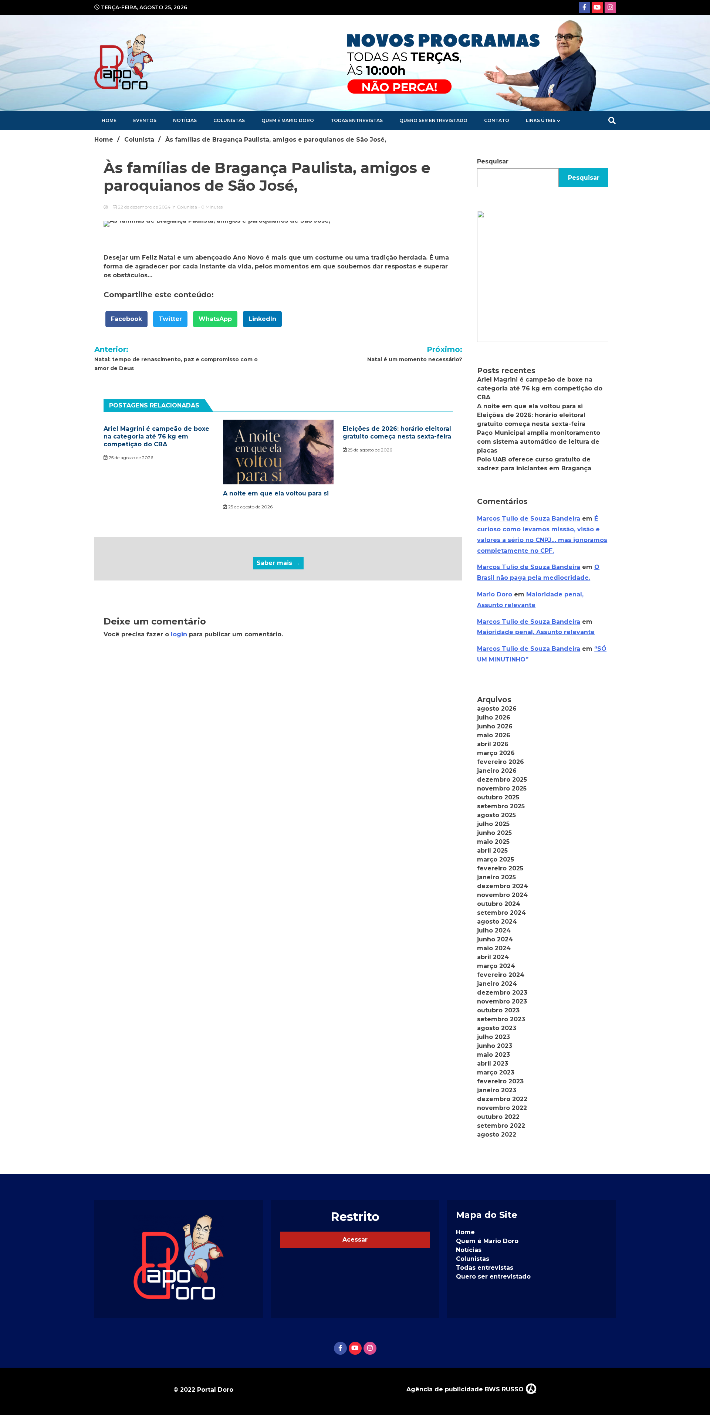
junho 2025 (494, 832)
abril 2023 (492, 1063)
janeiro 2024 (497, 983)
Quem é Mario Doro (287, 120)
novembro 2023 (502, 1001)
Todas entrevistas (357, 120)
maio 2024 (494, 948)
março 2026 (496, 752)
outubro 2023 (498, 1010)
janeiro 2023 (496, 1090)
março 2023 (495, 1072)
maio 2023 (493, 1054)
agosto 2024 (497, 921)
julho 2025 (493, 823)
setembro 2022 (501, 1125)
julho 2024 (494, 930)
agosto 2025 (496, 815)
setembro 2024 (501, 912)
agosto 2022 (496, 1134)
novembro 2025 (502, 788)
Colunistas (229, 120)
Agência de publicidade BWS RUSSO (465, 1389)
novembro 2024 (502, 894)
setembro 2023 (501, 1019)
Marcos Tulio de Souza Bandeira (528, 518)
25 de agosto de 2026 (130, 457)
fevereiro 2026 (500, 761)
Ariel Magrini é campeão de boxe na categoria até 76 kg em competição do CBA (156, 436)
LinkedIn (262, 318)
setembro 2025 (501, 806)
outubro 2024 (498, 903)
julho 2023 (493, 1036)
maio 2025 (493, 841)
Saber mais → (278, 562)
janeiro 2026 (497, 770)
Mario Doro (494, 594)
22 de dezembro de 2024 (144, 207)
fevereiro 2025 (500, 868)
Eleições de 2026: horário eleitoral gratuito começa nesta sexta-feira (397, 432)
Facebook (126, 318)
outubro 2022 (498, 1116)
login (179, 634)
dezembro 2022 (502, 1099)
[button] (542, 276)
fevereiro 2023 (500, 1081)
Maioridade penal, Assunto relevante (536, 632)
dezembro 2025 (502, 779)
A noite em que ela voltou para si (276, 493)
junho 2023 (494, 1045)
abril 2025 (492, 850)
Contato (496, 120)
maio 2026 (493, 735)
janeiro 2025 (496, 877)
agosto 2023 (496, 1028)
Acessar (355, 1239)
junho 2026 (495, 726)
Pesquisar (492, 161)
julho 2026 (493, 717)
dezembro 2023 (502, 992)
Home (109, 120)
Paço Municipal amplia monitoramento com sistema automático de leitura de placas (538, 441)
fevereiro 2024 (500, 974)
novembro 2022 (502, 1107)
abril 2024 (493, 957)
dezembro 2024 (502, 886)
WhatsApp (215, 318)
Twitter (170, 318)
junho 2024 (495, 939)
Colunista (187, 207)
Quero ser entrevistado (433, 120)
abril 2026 (492, 744)
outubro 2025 (498, 797)
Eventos (144, 120)
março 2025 (495, 859)
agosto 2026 (497, 708)
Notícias (185, 120)
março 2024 (496, 965)
